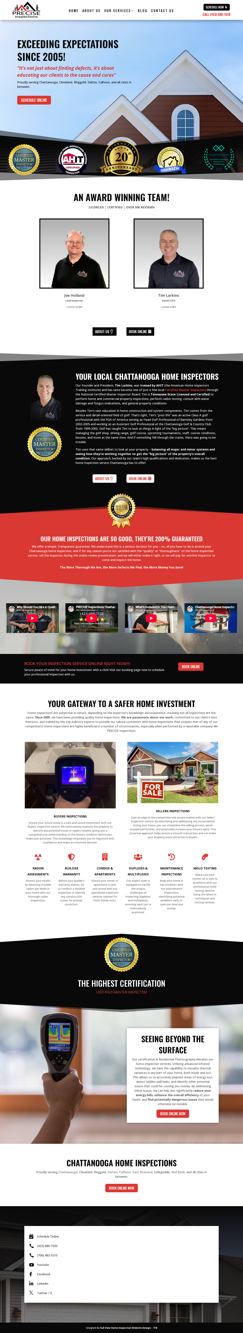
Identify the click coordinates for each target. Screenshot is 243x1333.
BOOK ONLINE (138, 331)
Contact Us (162, 11)
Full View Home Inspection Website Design (125, 1327)
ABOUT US (102, 331)
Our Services (117, 11)
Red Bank (178, 1172)
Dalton (112, 1172)
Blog (142, 11)
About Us (91, 11)
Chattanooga (68, 1172)
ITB (155, 1327)
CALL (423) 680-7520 (216, 14)
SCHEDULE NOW (215, 7)
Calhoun (125, 1172)
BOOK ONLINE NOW (172, 1113)
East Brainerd (142, 1172)
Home (74, 11)
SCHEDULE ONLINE (34, 100)
